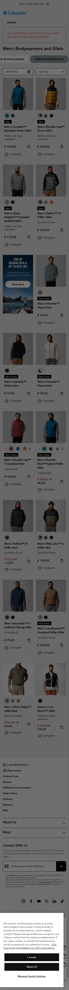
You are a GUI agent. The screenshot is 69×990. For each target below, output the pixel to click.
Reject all (32, 966)
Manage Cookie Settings (32, 976)
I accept (31, 957)
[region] (32, 950)
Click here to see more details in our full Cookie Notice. (30, 946)
